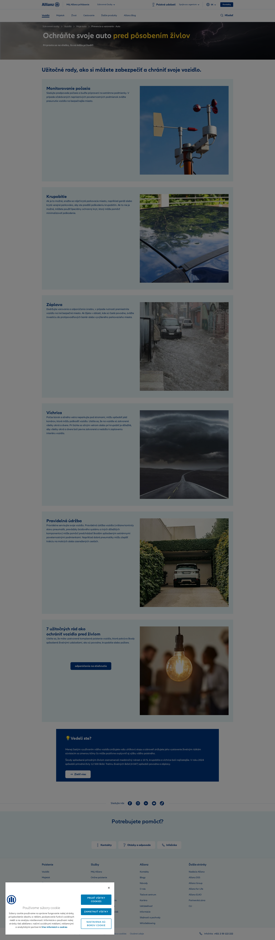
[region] (59, 908)
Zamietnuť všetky (96, 911)
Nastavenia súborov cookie (96, 924)
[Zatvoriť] (109, 888)
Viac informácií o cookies (54, 927)
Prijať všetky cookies (96, 900)
